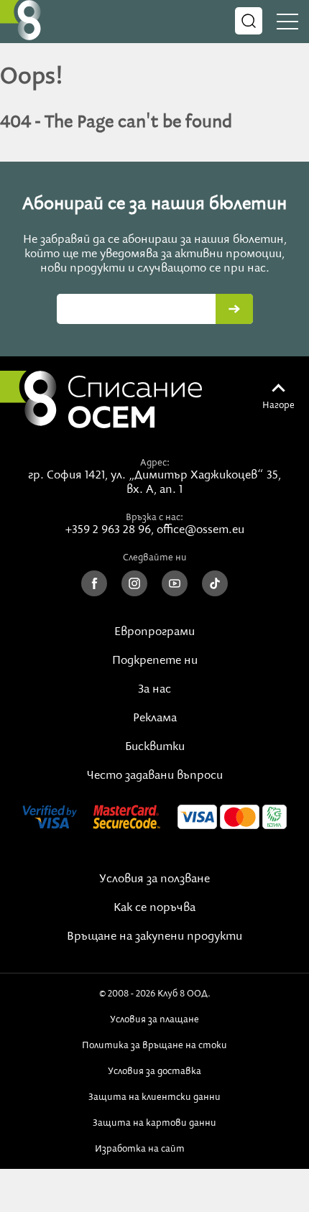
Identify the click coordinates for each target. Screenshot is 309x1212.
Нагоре (278, 405)
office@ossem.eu (200, 530)
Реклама (155, 718)
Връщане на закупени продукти (154, 937)
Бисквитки (155, 747)
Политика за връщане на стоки (154, 1045)
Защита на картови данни (154, 1123)
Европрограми (154, 632)
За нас (154, 690)
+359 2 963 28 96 (108, 530)
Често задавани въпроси (155, 776)
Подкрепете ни (155, 661)
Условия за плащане (154, 1019)
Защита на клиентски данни (154, 1097)
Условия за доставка (154, 1071)
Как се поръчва (154, 908)
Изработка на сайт (142, 1149)
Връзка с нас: (154, 517)
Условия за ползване (154, 879)
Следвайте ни (155, 557)
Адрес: (155, 462)
